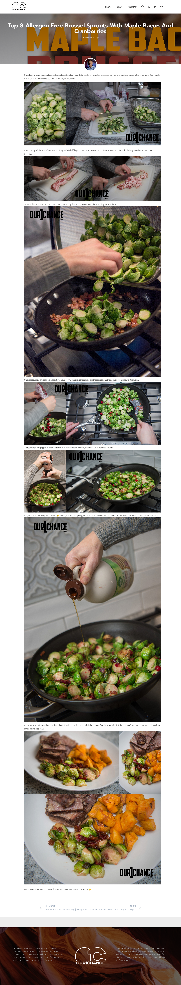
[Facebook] (142, 6)
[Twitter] (155, 6)
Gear (119, 7)
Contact (132, 7)
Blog (108, 7)
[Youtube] (161, 6)
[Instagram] (148, 6)
